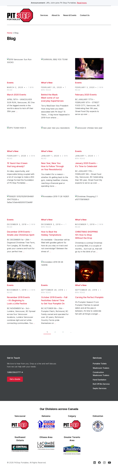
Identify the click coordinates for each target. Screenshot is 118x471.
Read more (82, 3)
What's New (47, 83)
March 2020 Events (16, 94)
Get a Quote (15, 379)
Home (9, 33)
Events (10, 83)
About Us (56, 15)
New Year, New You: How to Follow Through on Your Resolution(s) (52, 166)
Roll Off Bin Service (101, 384)
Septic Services (99, 388)
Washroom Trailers (101, 368)
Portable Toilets (99, 363)
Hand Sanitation (99, 380)
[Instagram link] (104, 463)
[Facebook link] (99, 463)
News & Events (69, 15)
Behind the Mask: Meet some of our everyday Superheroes (52, 97)
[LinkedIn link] (94, 463)
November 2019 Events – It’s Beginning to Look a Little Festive (18, 300)
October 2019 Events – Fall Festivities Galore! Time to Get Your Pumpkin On (54, 300)
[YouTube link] (109, 463)
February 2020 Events (86, 94)
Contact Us (84, 15)
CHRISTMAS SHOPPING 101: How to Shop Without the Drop (86, 235)
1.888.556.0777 (14, 372)
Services (44, 15)
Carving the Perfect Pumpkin (89, 297)
